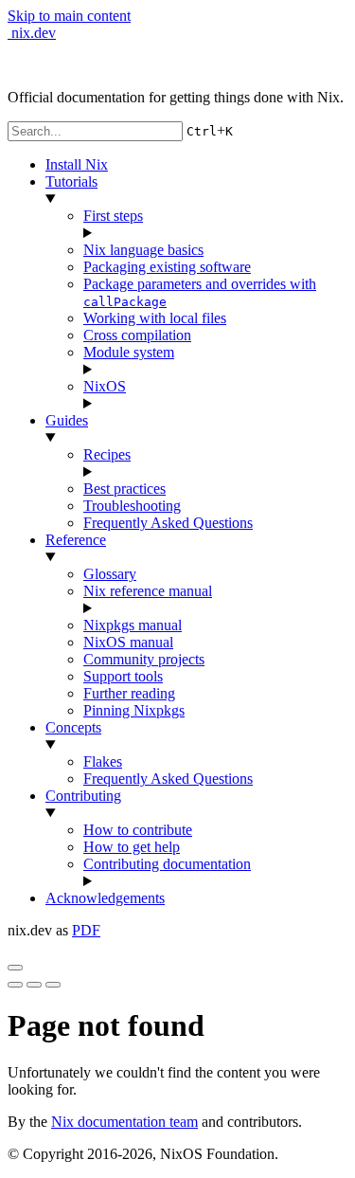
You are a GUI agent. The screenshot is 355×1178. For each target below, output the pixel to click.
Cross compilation (137, 335)
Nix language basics (143, 250)
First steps (113, 216)
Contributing (83, 796)
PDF (86, 930)
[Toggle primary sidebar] (15, 967)
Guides (66, 420)
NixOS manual (128, 642)
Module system (128, 352)
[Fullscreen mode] (15, 985)
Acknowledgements (105, 898)
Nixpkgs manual (132, 625)
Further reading (129, 693)
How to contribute (137, 830)
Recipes (107, 454)
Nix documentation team (124, 1122)
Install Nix (76, 164)
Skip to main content (69, 16)
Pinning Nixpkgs (134, 710)
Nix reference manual (147, 591)
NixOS (104, 386)
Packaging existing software (167, 267)
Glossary (109, 574)
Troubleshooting (132, 506)
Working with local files (154, 318)
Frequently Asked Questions (168, 523)
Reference (75, 540)
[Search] (53, 985)
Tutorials (71, 181)
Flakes (102, 761)
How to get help (131, 847)
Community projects (143, 659)
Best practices (124, 488)
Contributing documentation (167, 864)
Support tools (123, 676)
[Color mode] (34, 985)
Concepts (73, 727)
